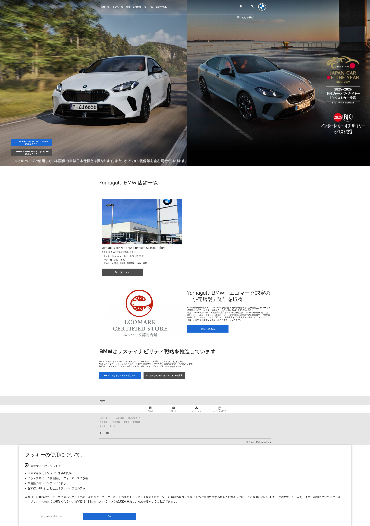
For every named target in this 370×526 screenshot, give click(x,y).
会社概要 (120, 418)
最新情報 (103, 422)
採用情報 (116, 422)
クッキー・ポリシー (108, 426)
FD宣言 (136, 422)
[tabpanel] (185, 83)
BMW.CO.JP (134, 418)
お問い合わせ (105, 418)
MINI (126, 422)
